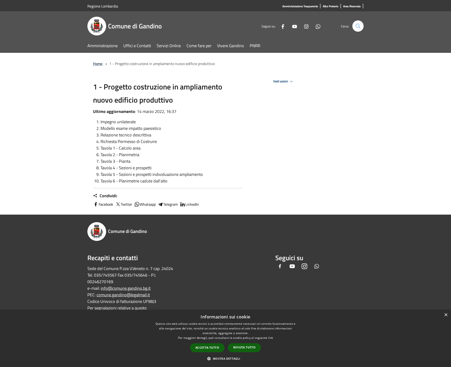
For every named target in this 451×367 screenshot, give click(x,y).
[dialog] (225, 338)
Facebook (106, 204)
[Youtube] (292, 26)
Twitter (126, 204)
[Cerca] (358, 26)
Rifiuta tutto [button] (244, 347)
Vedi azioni (281, 81)
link (270, 338)
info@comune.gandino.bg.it (126, 288)
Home (97, 63)
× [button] (445, 315)
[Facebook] (281, 26)
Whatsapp (148, 204)
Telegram (170, 204)
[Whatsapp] (316, 26)
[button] (225, 358)
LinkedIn (192, 204)
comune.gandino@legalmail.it (123, 295)
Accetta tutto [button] (207, 348)
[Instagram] (304, 26)
